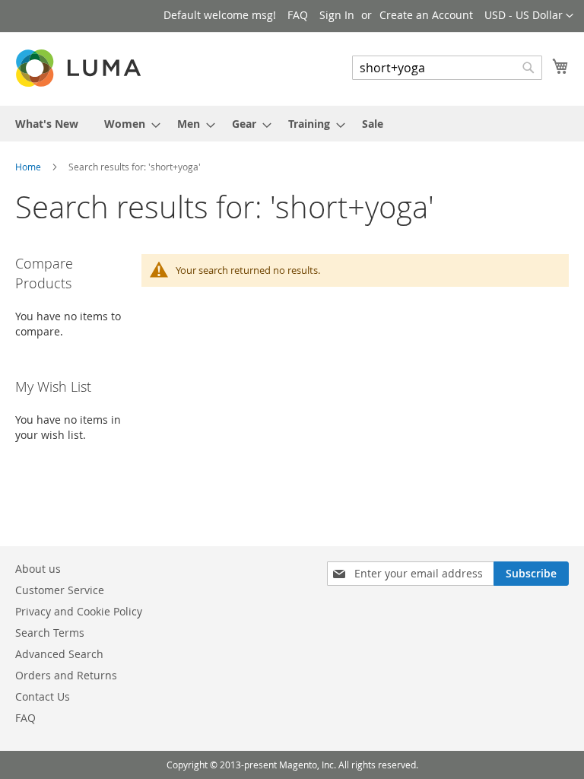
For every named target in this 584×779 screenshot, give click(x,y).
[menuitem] (46, 123)
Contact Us (42, 696)
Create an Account (426, 15)
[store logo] (79, 68)
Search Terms (49, 632)
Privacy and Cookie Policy (78, 611)
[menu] (292, 123)
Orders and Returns (66, 675)
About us (38, 568)
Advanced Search (59, 654)
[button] (528, 16)
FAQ (297, 15)
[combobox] (447, 68)
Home (29, 167)
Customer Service (59, 590)
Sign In (336, 15)
